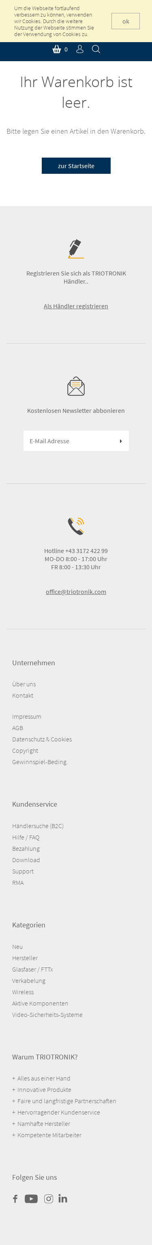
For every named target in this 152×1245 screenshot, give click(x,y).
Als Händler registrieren (76, 306)
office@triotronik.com (76, 591)
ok (125, 21)
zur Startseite (76, 166)
